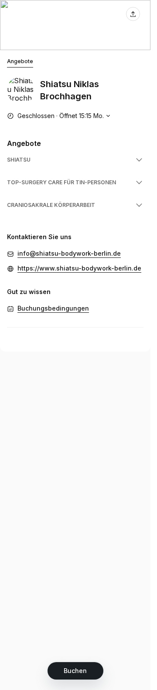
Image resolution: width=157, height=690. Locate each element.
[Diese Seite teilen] (133, 14)
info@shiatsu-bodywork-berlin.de (69, 253)
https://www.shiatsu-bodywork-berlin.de (79, 268)
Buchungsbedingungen (53, 308)
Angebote (20, 61)
